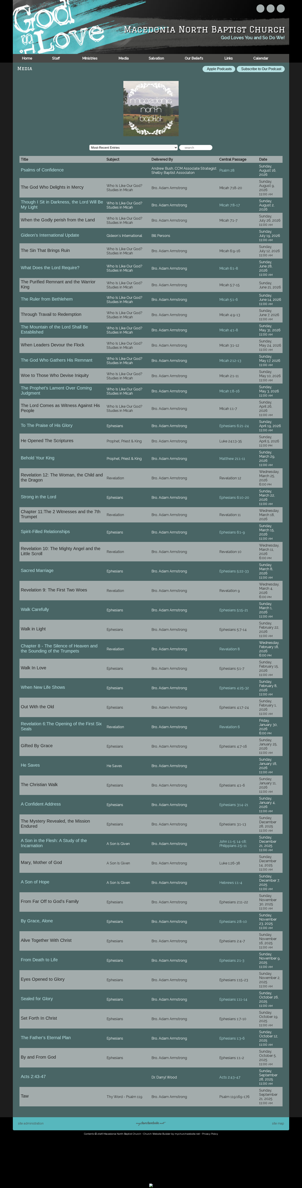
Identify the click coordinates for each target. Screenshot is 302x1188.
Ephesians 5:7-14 (233, 630)
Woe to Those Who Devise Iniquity (55, 375)
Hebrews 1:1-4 (230, 883)
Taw (25, 1096)
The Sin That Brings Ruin (45, 250)
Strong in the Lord (38, 496)
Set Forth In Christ (39, 1018)
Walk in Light (33, 628)
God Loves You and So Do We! (253, 37)
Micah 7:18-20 (230, 188)
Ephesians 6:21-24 (234, 426)
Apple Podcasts (219, 69)
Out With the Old (37, 706)
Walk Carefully (35, 609)
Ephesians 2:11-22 (233, 902)
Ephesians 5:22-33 (234, 571)
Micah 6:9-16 (229, 251)
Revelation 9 (229, 591)
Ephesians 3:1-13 (232, 824)
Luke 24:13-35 (230, 441)
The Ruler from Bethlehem (47, 299)
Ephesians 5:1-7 (231, 668)
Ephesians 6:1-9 (232, 532)
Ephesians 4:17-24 (234, 707)
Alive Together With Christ (46, 940)
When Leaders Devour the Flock (52, 344)
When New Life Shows (43, 687)
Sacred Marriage (37, 570)
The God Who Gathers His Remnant (56, 360)
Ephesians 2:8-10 (233, 921)
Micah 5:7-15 (229, 285)
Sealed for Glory (37, 998)
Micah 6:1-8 (228, 268)
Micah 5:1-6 (228, 299)
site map (278, 1123)
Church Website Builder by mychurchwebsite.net (171, 1133)
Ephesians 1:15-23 (233, 980)
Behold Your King (37, 457)
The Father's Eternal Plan (46, 1037)
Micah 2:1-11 (229, 376)
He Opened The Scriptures (47, 440)
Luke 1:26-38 (229, 863)
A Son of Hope (35, 881)
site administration (31, 1123)
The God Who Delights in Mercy (52, 187)
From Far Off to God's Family (50, 901)
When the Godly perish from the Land (58, 219)
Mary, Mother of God (41, 862)
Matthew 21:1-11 (232, 459)
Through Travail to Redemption (51, 314)
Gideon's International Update (50, 235)
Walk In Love (33, 667)
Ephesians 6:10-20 (234, 497)
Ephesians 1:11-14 (233, 999)
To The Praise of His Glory (47, 425)
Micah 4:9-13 (229, 315)
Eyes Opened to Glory (43, 979)
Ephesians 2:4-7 (232, 941)
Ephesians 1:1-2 (231, 1058)
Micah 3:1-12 (229, 345)
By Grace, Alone (37, 920)
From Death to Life (39, 959)
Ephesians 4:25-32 (234, 688)
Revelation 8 (229, 649)
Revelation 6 (229, 727)
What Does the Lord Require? (50, 267)
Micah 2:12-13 (230, 361)
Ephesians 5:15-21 (233, 610)
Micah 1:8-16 (229, 391)
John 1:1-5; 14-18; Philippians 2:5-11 (233, 843)
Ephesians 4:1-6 (232, 785)
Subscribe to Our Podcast (260, 69)
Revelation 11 (230, 515)
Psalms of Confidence (42, 169)
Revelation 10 (230, 552)
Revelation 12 (230, 478)
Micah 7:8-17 (229, 205)
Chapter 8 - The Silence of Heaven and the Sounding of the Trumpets (59, 648)
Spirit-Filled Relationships (45, 531)
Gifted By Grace (37, 745)
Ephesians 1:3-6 (232, 1038)
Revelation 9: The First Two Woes (54, 589)
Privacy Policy (210, 1133)
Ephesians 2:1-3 (231, 960)
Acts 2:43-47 (33, 1076)
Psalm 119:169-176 (234, 1097)
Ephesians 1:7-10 (232, 1019)
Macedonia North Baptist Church (204, 29)
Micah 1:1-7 (228, 409)
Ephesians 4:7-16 (233, 746)
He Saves (30, 765)
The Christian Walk (39, 784)
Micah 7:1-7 (228, 220)
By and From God (38, 1057)
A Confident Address (41, 804)
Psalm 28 (227, 170)
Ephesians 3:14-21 (233, 805)
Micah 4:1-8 (228, 330)
